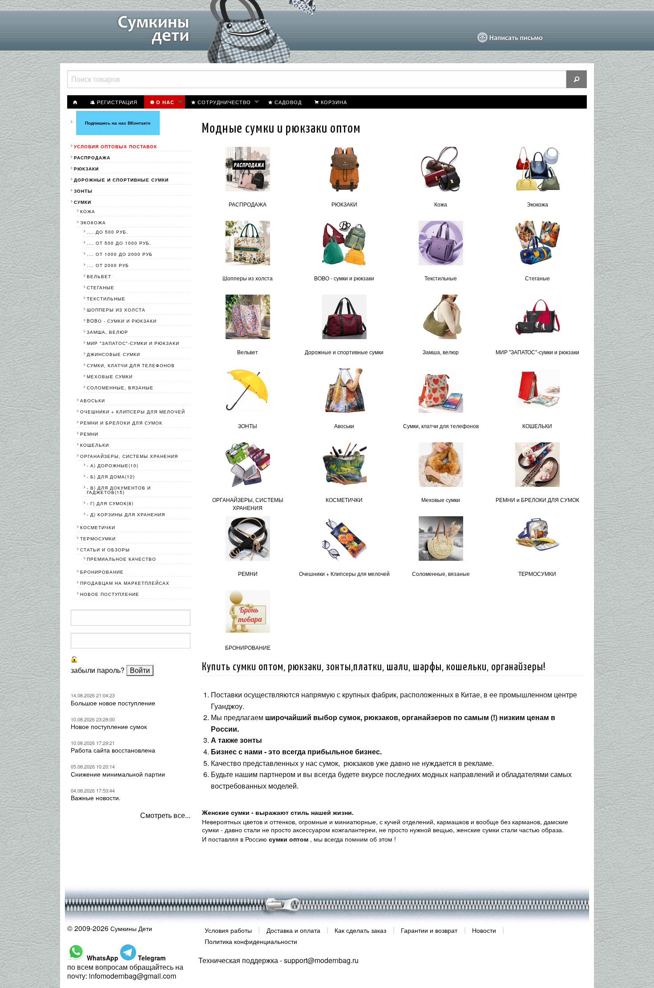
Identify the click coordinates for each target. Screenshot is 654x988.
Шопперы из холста (247, 278)
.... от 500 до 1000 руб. (119, 243)
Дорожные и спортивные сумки (344, 352)
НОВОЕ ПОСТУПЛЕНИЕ (109, 594)
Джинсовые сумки (113, 354)
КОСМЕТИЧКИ (344, 499)
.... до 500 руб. (107, 232)
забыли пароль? (98, 670)
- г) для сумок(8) (110, 503)
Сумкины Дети (131, 928)
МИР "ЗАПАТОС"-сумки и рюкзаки (537, 352)
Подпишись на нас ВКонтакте (118, 123)
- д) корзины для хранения (126, 514)
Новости (484, 929)
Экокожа (537, 204)
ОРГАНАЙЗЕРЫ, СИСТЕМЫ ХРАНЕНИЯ (247, 503)
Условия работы (228, 929)
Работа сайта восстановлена (113, 749)
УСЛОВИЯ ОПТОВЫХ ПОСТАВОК (115, 146)
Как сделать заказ (360, 929)
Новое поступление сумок (109, 726)
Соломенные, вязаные (441, 573)
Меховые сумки (440, 499)
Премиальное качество (121, 559)
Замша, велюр (441, 352)
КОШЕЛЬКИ (537, 425)
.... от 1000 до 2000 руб (120, 254)
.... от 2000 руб (108, 265)
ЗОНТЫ (247, 425)
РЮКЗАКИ (344, 204)
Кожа (440, 204)
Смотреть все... (165, 815)
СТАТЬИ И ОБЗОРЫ (105, 550)
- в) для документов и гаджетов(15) (119, 490)
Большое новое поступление (113, 702)
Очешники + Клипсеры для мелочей (344, 573)
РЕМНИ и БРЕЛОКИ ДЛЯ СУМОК (537, 499)
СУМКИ (82, 202)
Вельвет (247, 352)
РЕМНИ (248, 573)
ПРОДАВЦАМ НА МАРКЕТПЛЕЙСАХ (125, 583)
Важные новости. (96, 797)
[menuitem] (75, 102)
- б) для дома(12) (111, 477)
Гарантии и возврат (429, 929)
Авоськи (344, 425)
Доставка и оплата (293, 929)
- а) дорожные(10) (112, 465)
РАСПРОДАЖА (247, 204)
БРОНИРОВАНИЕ (247, 647)
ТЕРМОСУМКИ (537, 573)
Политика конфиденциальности (251, 941)
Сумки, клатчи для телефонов (441, 425)
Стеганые (537, 278)
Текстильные (440, 278)
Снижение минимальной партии (118, 773)
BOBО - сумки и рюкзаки (344, 278)
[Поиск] (576, 79)
